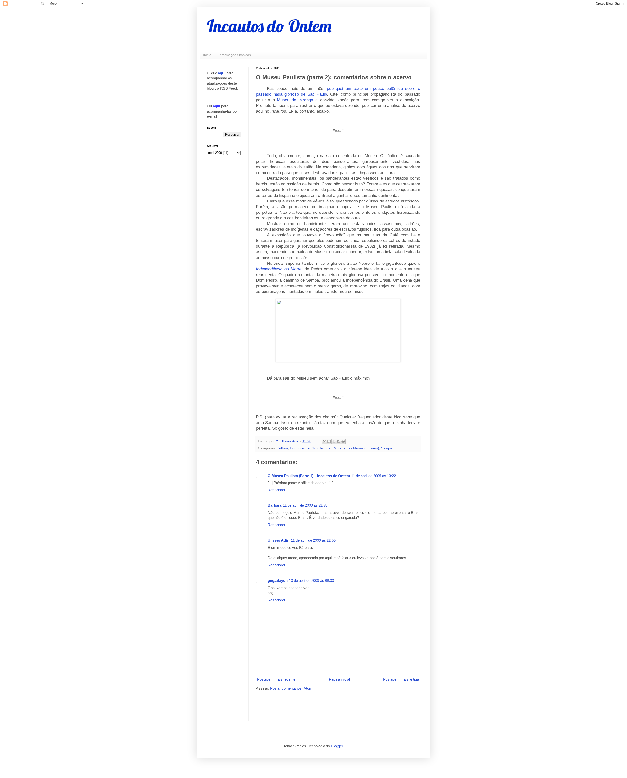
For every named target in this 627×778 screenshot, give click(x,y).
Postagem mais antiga (401, 679)
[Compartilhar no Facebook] (338, 441)
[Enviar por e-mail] (324, 441)
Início (207, 55)
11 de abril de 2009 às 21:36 (305, 505)
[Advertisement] (313, 705)
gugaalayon (278, 580)
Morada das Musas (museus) (356, 448)
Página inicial (339, 679)
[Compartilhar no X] (333, 441)
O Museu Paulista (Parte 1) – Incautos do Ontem (309, 476)
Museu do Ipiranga (295, 100)
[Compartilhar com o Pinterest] (343, 441)
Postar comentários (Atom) (292, 688)
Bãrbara (274, 505)
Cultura (282, 448)
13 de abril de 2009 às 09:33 (311, 580)
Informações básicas (235, 55)
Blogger (337, 746)
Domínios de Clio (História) (311, 448)
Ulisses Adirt (278, 540)
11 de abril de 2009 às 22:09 (313, 540)
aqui (221, 73)
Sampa (386, 448)
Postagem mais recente (276, 679)
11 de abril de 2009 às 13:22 (373, 476)
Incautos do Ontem (269, 26)
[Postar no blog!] (329, 441)
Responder (276, 490)
